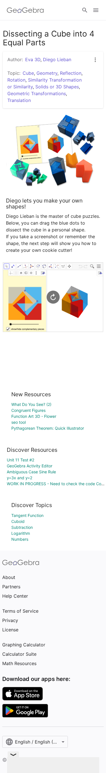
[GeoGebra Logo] (25, 10)
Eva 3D (32, 59)
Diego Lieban (57, 59)
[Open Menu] (95, 10)
